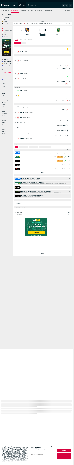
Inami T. (63, 84)
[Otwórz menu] (70, 5)
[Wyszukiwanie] (63, 5)
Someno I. (58, 81)
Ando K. (21, 73)
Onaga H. (64, 68)
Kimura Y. (57, 98)
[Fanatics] (17, 169)
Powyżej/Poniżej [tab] (23, 147)
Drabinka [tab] (30, 39)
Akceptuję (64, 450)
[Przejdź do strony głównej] (9, 5)
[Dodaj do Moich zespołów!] (22, 30)
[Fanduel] (17, 153)
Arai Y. (58, 65)
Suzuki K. (63, 100)
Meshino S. (63, 81)
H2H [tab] (25, 39)
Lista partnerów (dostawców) (37, 454)
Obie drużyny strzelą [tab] (45, 147)
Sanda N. (26, 63)
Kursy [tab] (21, 39)
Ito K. (21, 58)
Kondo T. (21, 90)
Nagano (27, 34)
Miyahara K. (58, 100)
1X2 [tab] (16, 147)
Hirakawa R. (58, 84)
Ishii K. (21, 60)
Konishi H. (25, 58)
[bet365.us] (17, 157)
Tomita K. (22, 51)
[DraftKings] (17, 165)
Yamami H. (59, 68)
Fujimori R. (26, 73)
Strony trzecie (10, 461)
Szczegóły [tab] (17, 42)
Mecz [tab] (16, 39)
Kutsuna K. (26, 90)
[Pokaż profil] (27, 30)
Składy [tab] (24, 42)
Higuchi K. (22, 63)
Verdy (57, 34)
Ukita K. (24, 78)
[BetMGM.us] (17, 161)
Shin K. (21, 78)
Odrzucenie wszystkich (64, 454)
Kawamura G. (62, 98)
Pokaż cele (64, 457)
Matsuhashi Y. (63, 65)
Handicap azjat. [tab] (33, 147)
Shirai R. (64, 76)
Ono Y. (25, 51)
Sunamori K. (25, 60)
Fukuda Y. (60, 76)
